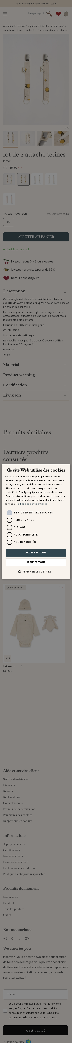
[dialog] (36, 521)
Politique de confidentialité (31, 504)
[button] (36, 571)
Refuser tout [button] (36, 562)
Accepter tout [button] (35, 552)
